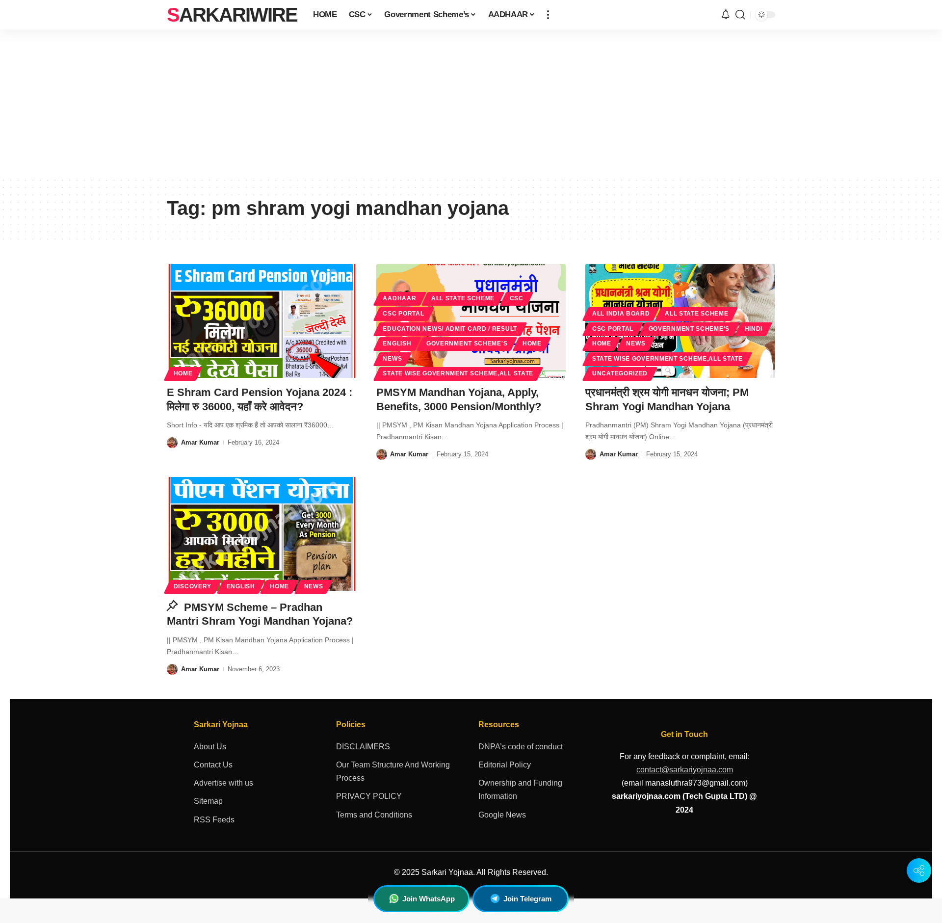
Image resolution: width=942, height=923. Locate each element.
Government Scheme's (466, 343)
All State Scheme (463, 298)
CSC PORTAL (403, 313)
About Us (210, 746)
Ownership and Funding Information (520, 789)
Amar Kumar (200, 442)
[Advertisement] (471, 103)
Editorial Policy (504, 765)
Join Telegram (527, 899)
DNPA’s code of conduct (520, 746)
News (392, 359)
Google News (502, 815)
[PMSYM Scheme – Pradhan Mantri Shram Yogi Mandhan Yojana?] (262, 534)
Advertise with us (223, 783)
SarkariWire (232, 15)
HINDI (754, 329)
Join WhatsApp (428, 899)
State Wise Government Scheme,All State (458, 373)
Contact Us (213, 765)
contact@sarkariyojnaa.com (684, 769)
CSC (516, 298)
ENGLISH (397, 343)
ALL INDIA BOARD (621, 313)
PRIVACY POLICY (369, 796)
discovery (192, 586)
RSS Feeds (214, 820)
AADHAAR (399, 298)
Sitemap (208, 801)
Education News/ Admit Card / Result (450, 329)
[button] (548, 14)
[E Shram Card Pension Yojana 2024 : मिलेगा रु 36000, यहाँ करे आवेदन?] (262, 321)
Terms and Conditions (374, 815)
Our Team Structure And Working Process (393, 771)
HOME (183, 373)
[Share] (919, 870)
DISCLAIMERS (363, 746)
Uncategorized (620, 373)
